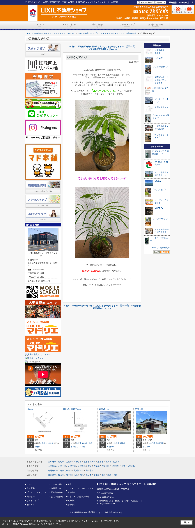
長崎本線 (90, 470)
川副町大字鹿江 (88, 443)
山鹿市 (116, 462)
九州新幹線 (79, 470)
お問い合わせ (57, 496)
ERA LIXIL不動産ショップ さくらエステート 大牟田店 (126, 484)
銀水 (76, 475)
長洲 (115, 475)
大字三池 (72, 466)
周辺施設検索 (57, 492)
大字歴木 (82, 466)
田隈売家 (139, 409)
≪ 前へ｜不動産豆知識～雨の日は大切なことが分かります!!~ (96, 46)
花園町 (122, 443)
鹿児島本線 (53, 470)
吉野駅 (37, 447)
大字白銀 (131, 466)
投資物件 (71, 500)
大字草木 (52, 466)
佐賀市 (79, 443)
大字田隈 (159, 443)
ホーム (30, 484)
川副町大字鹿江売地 (72, 409)
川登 (123, 466)
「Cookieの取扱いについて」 (31, 524)
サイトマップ (33, 500)
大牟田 (69, 475)
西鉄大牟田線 (66, 470)
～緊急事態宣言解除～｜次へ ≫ (103, 49)
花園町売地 (104, 409)
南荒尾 (96, 475)
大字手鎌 (62, 466)
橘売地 (30, 409)
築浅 (69, 484)
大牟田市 (43, 443)
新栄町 (61, 475)
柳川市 (108, 462)
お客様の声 (56, 488)
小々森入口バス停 (78, 447)
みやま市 (78, 462)
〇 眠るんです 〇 (77, 57)
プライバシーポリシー (36, 492)
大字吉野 (115, 466)
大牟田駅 (110, 447)
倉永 (109, 475)
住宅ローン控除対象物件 (78, 496)
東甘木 (89, 475)
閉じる (187, 522)
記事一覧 (130, 46)
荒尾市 (61, 462)
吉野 (103, 475)
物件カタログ (33, 504)
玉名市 (100, 462)
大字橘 (50, 443)
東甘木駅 (146, 447)
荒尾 (90, 466)
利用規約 (31, 496)
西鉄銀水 (52, 475)
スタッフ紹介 (57, 484)
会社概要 (31, 488)
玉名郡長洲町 (90, 462)
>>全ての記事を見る (161, 247)
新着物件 (71, 504)
